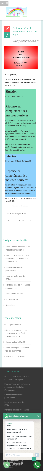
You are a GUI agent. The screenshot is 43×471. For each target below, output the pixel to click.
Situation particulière (19, 42)
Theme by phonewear (11, 466)
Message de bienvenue (31, 40)
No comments (31, 42)
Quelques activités (13, 324)
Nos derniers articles (14, 293)
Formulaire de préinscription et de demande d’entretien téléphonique (17, 258)
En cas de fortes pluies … (16, 356)
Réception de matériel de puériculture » (21, 221)
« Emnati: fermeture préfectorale (15, 214)
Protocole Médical (22, 206)
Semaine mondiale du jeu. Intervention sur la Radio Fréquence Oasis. (16, 333)
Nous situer (10, 305)
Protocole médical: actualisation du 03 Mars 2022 (25, 32)
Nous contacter (11, 299)
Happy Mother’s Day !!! (15, 342)
